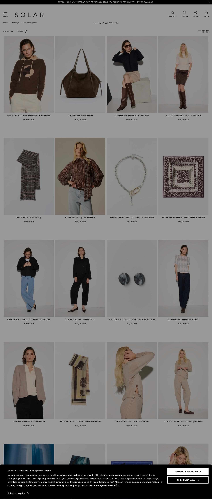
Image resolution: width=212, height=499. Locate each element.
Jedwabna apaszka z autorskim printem (183, 217)
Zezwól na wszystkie (188, 471)
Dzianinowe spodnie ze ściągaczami (183, 421)
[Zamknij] (209, 2)
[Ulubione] (184, 14)
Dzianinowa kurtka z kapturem (132, 115)
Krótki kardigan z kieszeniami (29, 421)
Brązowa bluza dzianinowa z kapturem (28, 115)
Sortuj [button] (6, 32)
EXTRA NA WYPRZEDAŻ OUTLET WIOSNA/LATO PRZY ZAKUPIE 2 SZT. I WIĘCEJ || (106, 2)
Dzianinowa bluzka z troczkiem (132, 421)
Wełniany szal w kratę (28, 217)
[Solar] (29, 15)
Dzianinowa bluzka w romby (183, 319)
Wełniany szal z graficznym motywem (80, 421)
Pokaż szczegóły (16, 493)
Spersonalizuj (186, 480)
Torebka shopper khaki (80, 115)
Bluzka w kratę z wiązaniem (80, 217)
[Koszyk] (206, 14)
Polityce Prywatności (107, 485)
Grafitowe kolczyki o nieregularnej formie (132, 319)
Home (5, 23)
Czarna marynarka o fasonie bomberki (28, 319)
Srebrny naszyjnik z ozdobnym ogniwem (132, 217)
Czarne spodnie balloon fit (80, 319)
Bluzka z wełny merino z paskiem (183, 115)
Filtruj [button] (20, 32)
